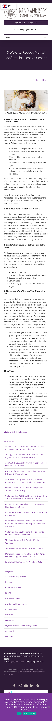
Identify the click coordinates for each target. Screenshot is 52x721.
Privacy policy (29, 713)
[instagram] (20, 685)
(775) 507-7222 (17, 662)
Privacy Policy (25, 672)
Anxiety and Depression (15, 576)
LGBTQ (8, 593)
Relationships (21, 432)
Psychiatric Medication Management (21, 625)
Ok (19, 713)
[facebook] (14, 685)
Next (44, 80)
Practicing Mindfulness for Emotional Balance (25, 562)
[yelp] (37, 685)
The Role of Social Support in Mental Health (24, 548)
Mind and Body (10, 432)
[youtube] (26, 685)
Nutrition (9, 615)
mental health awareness (16, 604)
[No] (49, 707)
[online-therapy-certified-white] (26, 690)
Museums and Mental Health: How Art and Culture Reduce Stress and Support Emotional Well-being (25, 523)
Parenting (9, 620)
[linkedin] (31, 685)
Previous (36, 80)
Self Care (9, 636)
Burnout (8, 582)
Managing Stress (12, 598)
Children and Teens (13, 587)
